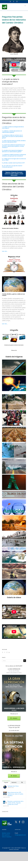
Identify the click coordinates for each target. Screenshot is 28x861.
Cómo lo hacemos (6, 837)
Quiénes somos (6, 833)
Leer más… (5, 251)
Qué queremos (6, 835)
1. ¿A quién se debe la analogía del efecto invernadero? (13, 127)
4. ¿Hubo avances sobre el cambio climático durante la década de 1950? (14, 141)
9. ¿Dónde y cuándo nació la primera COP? (13, 163)
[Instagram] (6, 652)
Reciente (14, 782)
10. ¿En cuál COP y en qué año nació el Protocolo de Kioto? (12, 166)
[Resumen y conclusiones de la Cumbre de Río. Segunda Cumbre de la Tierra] (5, 801)
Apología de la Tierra (13, 786)
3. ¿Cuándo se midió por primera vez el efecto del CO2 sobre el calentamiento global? (12, 136)
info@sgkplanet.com (20, 835)
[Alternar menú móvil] (25, 5)
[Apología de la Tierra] (5, 786)
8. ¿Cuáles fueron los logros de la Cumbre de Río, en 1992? (14, 159)
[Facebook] (4, 652)
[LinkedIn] (9, 652)
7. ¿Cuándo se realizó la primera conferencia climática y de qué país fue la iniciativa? (14, 155)
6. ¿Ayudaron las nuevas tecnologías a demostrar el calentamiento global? (12, 151)
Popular (6, 782)
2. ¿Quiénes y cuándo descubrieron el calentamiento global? (12, 131)
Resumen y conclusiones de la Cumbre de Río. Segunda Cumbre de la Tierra (15, 802)
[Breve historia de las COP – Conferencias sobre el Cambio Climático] (5, 792)
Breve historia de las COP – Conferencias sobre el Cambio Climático (15, 794)
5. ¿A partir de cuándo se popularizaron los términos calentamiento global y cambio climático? (13, 146)
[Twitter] (2, 652)
